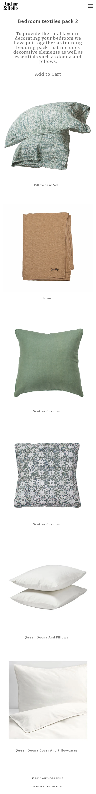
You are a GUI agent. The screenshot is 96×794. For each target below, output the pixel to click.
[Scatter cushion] (48, 361)
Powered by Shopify (48, 786)
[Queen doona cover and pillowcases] (48, 700)
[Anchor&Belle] (15, 6)
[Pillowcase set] (48, 135)
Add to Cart (48, 74)
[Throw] (48, 248)
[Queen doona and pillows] (48, 587)
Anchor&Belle (52, 778)
